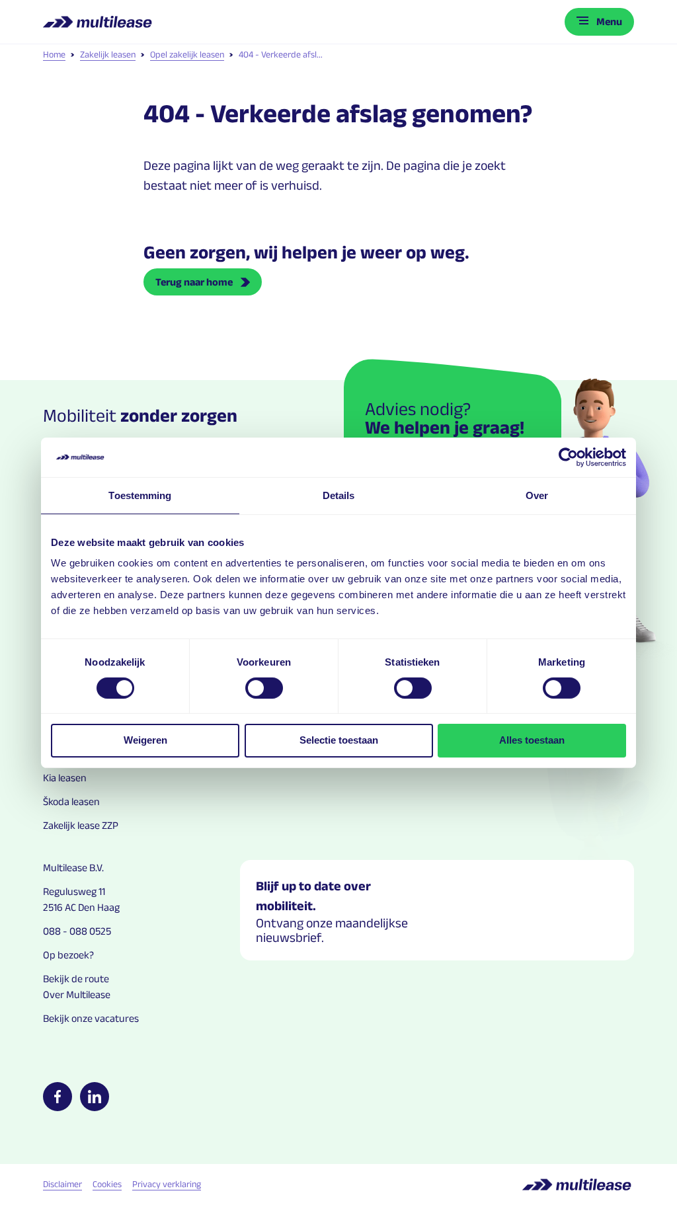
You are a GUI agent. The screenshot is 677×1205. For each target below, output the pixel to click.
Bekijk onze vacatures (91, 1018)
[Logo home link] (99, 22)
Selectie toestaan (338, 740)
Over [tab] (537, 494)
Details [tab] (339, 494)
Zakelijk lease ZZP (80, 825)
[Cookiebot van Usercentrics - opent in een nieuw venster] (568, 457)
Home (54, 54)
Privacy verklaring (166, 1184)
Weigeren (145, 740)
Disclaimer (62, 1184)
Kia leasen (65, 777)
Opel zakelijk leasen (187, 54)
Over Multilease (76, 994)
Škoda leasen (71, 801)
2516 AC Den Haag (81, 907)
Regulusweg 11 (74, 891)
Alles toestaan (532, 740)
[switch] (264, 688)
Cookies (107, 1184)
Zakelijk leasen (108, 54)
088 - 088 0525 (77, 931)
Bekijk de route (76, 978)
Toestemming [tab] (139, 494)
